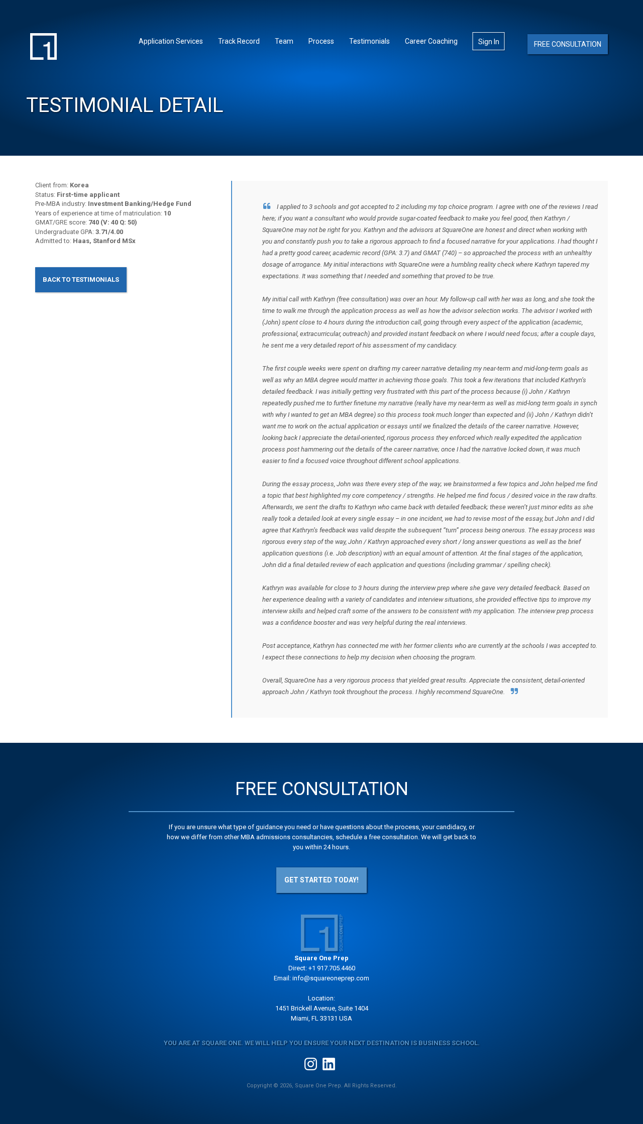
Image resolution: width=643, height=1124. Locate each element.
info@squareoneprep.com (330, 978)
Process (321, 41)
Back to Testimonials (81, 279)
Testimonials (369, 41)
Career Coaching (431, 41)
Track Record (239, 41)
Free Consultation (567, 44)
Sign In (488, 42)
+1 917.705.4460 (331, 968)
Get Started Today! (321, 880)
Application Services (171, 41)
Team (284, 41)
